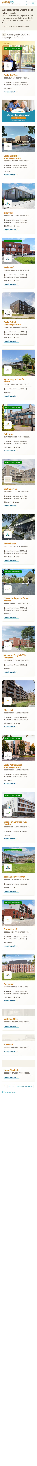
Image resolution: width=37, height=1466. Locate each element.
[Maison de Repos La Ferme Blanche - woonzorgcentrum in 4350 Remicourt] (18, 582)
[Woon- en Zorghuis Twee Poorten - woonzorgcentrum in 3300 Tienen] (18, 805)
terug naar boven (10, 1092)
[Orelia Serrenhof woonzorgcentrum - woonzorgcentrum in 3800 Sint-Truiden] (18, 139)
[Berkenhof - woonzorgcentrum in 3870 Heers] (18, 251)
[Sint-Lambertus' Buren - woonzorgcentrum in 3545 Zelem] (18, 860)
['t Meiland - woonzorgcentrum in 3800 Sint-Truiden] (18, 1038)
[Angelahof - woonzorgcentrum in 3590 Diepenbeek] (18, 967)
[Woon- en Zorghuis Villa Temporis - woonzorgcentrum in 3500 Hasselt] (18, 639)
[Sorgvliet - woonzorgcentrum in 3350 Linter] (18, 196)
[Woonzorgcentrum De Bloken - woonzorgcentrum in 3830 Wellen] (18, 363)
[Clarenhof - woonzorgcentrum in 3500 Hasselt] (18, 693)
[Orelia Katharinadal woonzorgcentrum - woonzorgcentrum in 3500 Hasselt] (18, 748)
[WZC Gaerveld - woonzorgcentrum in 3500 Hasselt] (18, 472)
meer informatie (10, 92)
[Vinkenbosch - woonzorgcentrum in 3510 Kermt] (18, 527)
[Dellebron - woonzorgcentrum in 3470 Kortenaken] (18, 417)
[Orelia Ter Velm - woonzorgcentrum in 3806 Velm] (18, 58)
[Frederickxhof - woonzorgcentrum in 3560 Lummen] (18, 913)
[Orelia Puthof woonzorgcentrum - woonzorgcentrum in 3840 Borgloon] (18, 305)
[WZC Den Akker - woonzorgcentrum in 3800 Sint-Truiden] (18, 1012)
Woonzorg (8, 2)
